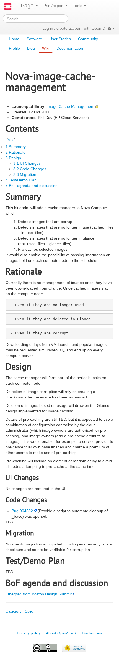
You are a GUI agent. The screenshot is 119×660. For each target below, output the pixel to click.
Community (88, 39)
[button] (111, 28)
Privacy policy (29, 633)
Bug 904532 (22, 511)
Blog (31, 48)
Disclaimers (92, 633)
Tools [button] (78, 5)
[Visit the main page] (8, 6)
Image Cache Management (70, 106)
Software (34, 39)
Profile (14, 48)
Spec (29, 611)
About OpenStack (61, 633)
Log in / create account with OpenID (73, 28)
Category (14, 611)
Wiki (45, 48)
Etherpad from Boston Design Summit (39, 594)
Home (14, 39)
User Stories (60, 39)
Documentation (69, 48)
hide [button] (11, 140)
